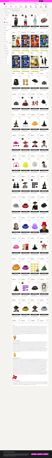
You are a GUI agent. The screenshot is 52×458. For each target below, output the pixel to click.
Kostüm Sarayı (22, 12)
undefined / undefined (7, 12)
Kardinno (17, 12)
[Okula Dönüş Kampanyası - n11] (26, 1)
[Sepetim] (41, 4)
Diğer (13, 12)
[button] (15, 25)
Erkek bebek (34, 361)
